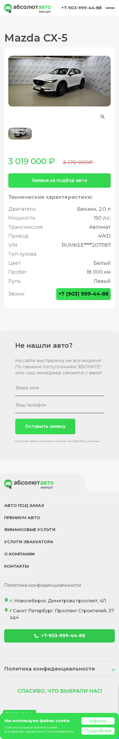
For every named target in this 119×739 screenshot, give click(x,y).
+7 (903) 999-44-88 (83, 294)
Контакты (16, 566)
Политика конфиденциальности (42, 585)
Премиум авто (22, 517)
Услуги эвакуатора (28, 541)
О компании (19, 554)
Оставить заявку (45, 426)
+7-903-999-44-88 (81, 7)
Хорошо (98, 720)
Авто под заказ (24, 505)
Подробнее (98, 730)
